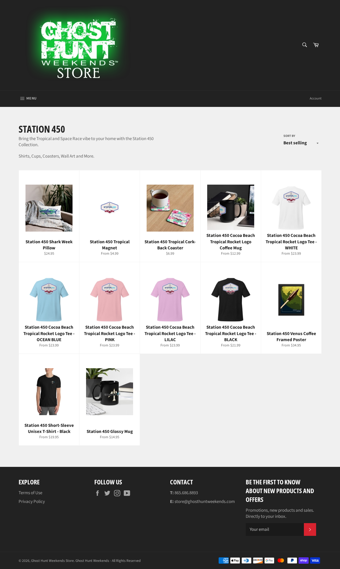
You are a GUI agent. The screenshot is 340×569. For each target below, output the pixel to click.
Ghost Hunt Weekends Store (52, 560)
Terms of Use (30, 493)
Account (315, 98)
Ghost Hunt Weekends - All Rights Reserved (108, 560)
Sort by (289, 136)
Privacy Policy (32, 501)
